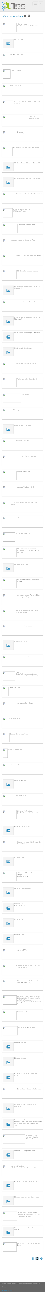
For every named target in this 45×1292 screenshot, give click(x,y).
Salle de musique (34, 118)
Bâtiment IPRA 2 (19, 934)
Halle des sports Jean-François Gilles (28, 595)
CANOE (18, 672)
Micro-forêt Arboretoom (28, 456)
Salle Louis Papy (16, 70)
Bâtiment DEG (30, 1139)
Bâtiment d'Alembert (17, 1166)
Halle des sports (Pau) (22, 597)
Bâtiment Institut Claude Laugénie (28, 996)
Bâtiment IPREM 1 (20, 919)
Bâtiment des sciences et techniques (29, 1089)
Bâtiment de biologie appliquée (24, 1150)
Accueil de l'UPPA (8, 1290)
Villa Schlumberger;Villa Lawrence (27, 26)
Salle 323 (32, 116)
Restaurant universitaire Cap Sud (27, 379)
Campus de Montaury (15, 749)
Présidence (25, 394)
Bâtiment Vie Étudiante (24, 811)
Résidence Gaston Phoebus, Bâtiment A (29, 194)
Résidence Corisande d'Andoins (27, 271)
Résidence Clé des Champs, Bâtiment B (23, 302)
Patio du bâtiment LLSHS (22, 425)
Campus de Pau (15, 718)
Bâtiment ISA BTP (19, 905)
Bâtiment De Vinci (20, 1058)
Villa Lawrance (22, 24)
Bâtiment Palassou (20, 857)
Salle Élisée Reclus (16, 86)
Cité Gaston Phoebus (19, 211)
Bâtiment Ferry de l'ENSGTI (27, 1027)
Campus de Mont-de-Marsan (19, 734)
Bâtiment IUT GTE (22, 876)
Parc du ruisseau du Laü (23, 441)
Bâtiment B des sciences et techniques (26, 1181)
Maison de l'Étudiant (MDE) (25, 487)
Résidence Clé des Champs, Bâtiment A (27, 332)
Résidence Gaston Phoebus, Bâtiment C (27, 163)
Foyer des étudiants (20, 641)
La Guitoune (20, 518)
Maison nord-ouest (23, 471)
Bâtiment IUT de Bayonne (22, 888)
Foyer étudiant (28, 626)
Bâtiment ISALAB (20, 904)
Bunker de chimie (21, 795)
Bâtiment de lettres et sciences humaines (27, 1120)
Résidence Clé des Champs (23, 348)
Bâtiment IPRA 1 (21, 950)
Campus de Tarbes (15, 687)
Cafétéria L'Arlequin (20, 780)
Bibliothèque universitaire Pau (28, 1212)
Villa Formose (18, 39)
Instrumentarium (22, 134)
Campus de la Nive (16, 765)
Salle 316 (20, 132)
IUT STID (20, 552)
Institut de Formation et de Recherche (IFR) (23, 1168)
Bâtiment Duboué (20, 1042)
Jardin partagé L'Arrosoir (23, 533)
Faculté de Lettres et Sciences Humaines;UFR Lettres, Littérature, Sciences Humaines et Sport (28, 1123)
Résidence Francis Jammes (26, 224)
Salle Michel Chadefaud (17, 55)
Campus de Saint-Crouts (25, 703)
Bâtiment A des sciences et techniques (26, 1197)
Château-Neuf (26, 657)
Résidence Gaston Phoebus (22, 209)
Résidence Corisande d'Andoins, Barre (28, 255)
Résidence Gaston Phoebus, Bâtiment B (27, 178)
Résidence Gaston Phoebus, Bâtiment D (26, 147)
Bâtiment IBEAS (22, 1012)
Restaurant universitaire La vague (26, 363)
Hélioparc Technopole (21, 564)
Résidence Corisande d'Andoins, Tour (22, 240)
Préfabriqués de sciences (21, 410)
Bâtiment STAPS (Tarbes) (22, 826)
